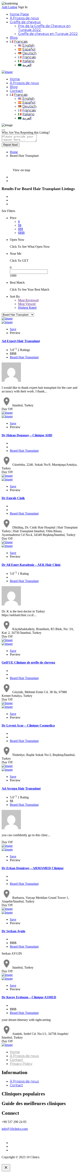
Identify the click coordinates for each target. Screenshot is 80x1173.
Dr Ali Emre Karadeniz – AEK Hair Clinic (31, 564)
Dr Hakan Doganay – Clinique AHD (27, 435)
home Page (19, 14)
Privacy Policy (21, 1064)
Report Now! (10, 144)
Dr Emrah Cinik (13, 498)
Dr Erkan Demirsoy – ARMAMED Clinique (33, 868)
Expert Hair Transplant (21, 341)
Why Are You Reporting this (26, 132)
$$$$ (21, 232)
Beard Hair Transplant (24, 357)
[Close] (3, 130)
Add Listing (9, 7)
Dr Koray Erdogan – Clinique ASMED (29, 997)
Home (15, 79)
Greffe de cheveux (25, 22)
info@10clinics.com (15, 1129)
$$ (19, 225)
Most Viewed (26, 304)
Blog (14, 38)
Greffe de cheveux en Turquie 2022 (48, 34)
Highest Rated (27, 307)
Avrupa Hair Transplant (21, 788)
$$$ (20, 229)
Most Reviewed (28, 300)
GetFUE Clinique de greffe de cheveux (28, 662)
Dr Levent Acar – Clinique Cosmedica (28, 725)
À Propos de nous (24, 18)
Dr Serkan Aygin (13, 931)
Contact (16, 91)
